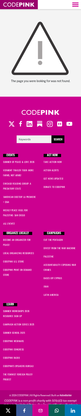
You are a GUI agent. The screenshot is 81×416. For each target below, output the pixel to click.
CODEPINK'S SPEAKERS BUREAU (18, 366)
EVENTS (10, 155)
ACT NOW (52, 155)
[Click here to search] (40, 138)
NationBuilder (66, 395)
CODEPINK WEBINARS (13, 341)
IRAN (46, 286)
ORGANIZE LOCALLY (17, 233)
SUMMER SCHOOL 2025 (14, 332)
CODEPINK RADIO (11, 357)
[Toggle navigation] (75, 4)
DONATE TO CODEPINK (54, 187)
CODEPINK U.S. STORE (13, 261)
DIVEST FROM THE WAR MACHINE (60, 248)
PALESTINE (49, 256)
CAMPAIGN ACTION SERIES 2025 (18, 324)
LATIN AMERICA (51, 294)
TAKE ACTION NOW (53, 162)
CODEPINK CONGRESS (13, 349)
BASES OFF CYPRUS (53, 278)
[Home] (19, 4)
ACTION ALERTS (51, 170)
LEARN (10, 304)
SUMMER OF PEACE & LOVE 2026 (19, 162)
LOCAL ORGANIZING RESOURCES (18, 253)
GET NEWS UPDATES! (53, 178)
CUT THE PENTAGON (53, 239)
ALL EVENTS (8, 223)
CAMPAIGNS (54, 233)
